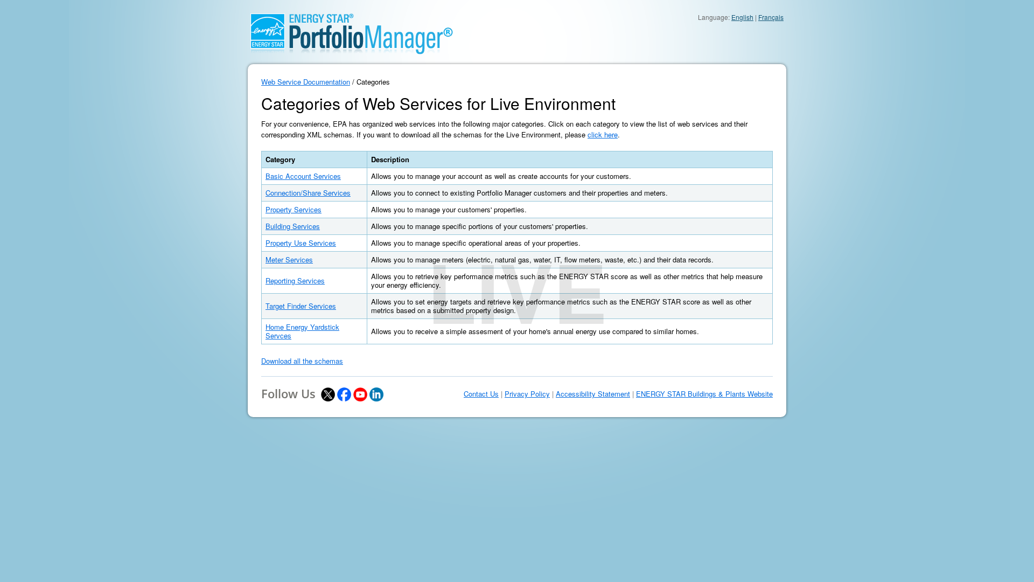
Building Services (293, 226)
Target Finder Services (301, 306)
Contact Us (481, 394)
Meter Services (289, 259)
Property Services (294, 209)
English (742, 17)
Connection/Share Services (308, 193)
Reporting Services (295, 280)
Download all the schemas (302, 361)
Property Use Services (301, 243)
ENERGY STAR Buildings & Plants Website (704, 394)
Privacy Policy (527, 394)
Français (771, 17)
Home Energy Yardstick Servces (302, 331)
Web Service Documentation (305, 82)
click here (603, 134)
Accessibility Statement (593, 394)
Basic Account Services (303, 176)
